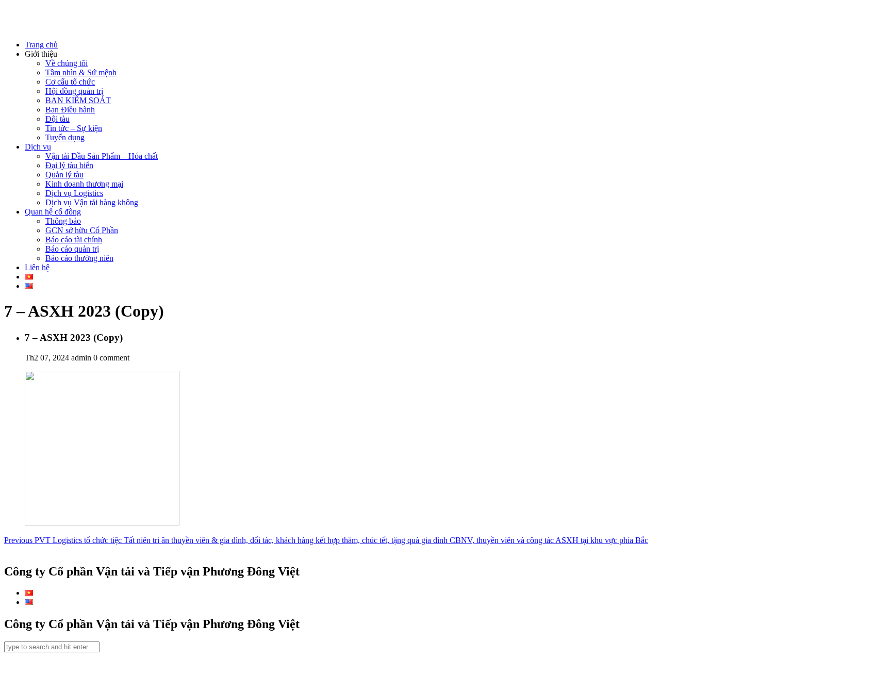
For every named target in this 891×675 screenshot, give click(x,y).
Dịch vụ (38, 146)
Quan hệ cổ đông (53, 211)
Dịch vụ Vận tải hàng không (91, 202)
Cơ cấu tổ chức (70, 81)
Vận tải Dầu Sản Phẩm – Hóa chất (101, 156)
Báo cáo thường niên (79, 258)
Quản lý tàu (64, 174)
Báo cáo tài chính (73, 239)
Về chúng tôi (66, 63)
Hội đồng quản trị (74, 91)
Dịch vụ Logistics (74, 193)
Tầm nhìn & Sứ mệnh (81, 72)
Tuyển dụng (65, 137)
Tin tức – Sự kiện (73, 128)
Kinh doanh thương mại (84, 183)
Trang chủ (41, 44)
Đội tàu (57, 118)
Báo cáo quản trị (72, 248)
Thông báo (63, 221)
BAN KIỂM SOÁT (78, 100)
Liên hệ (37, 267)
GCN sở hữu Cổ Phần (81, 230)
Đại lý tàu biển (69, 165)
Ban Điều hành (70, 109)
